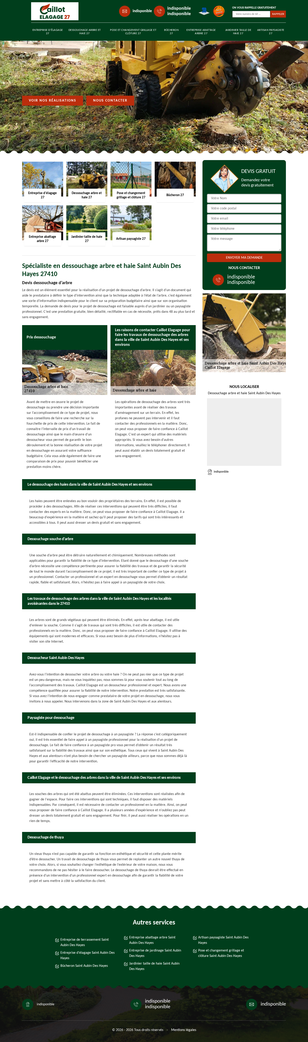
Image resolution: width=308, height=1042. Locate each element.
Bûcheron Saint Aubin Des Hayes (84, 966)
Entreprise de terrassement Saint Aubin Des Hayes (84, 942)
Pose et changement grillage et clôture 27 (133, 32)
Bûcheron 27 (171, 32)
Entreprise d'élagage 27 (47, 32)
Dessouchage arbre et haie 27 (85, 32)
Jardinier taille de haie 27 (238, 32)
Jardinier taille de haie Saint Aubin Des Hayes (154, 966)
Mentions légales (183, 1030)
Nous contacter (110, 100)
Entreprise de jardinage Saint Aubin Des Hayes (155, 953)
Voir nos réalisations (52, 100)
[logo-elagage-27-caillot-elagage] (51, 11)
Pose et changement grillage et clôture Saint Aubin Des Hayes (221, 953)
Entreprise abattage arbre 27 (201, 32)
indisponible (142, 11)
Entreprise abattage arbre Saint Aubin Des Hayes (152, 940)
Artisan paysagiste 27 (270, 32)
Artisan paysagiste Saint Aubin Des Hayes (223, 940)
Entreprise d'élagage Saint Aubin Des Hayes (87, 955)
